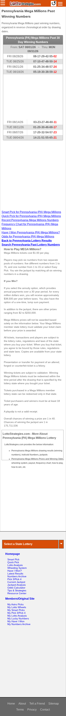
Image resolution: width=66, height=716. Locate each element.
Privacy (32, 709)
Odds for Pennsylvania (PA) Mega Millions (28, 236)
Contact (45, 709)
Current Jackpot (16, 582)
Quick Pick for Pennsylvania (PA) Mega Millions (31, 216)
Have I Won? (14, 570)
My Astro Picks (15, 604)
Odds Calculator (16, 587)
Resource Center (16, 593)
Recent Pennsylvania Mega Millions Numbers (30, 220)
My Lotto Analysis (17, 615)
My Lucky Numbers (18, 618)
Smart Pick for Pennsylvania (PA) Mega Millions (31, 212)
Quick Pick (13, 562)
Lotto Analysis (15, 565)
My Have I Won (15, 621)
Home (11, 703)
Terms (20, 709)
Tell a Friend (37, 703)
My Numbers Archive (18, 624)
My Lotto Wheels (16, 607)
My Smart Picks (16, 610)
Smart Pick (13, 559)
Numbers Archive (16, 576)
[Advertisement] (33, 97)
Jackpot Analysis (16, 584)
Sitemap (53, 703)
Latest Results (15, 573)
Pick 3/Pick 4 (14, 579)
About (22, 703)
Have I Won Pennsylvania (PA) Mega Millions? (31, 232)
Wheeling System (17, 567)
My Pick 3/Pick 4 (16, 612)
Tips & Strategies (16, 590)
